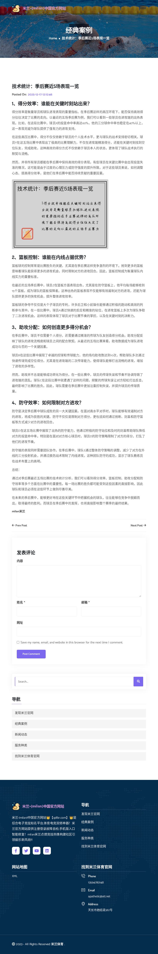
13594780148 (96, 882)
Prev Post (21, 525)
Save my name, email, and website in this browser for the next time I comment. (72, 642)
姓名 (21, 602)
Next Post (137, 525)
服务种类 (21, 745)
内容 (20, 561)
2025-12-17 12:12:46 (40, 94)
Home (53, 38)
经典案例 (21, 723)
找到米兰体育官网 (27, 756)
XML (15, 876)
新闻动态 (21, 734)
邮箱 (85, 602)
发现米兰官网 (24, 713)
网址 (20, 622)
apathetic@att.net (99, 896)
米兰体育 (57, 944)
